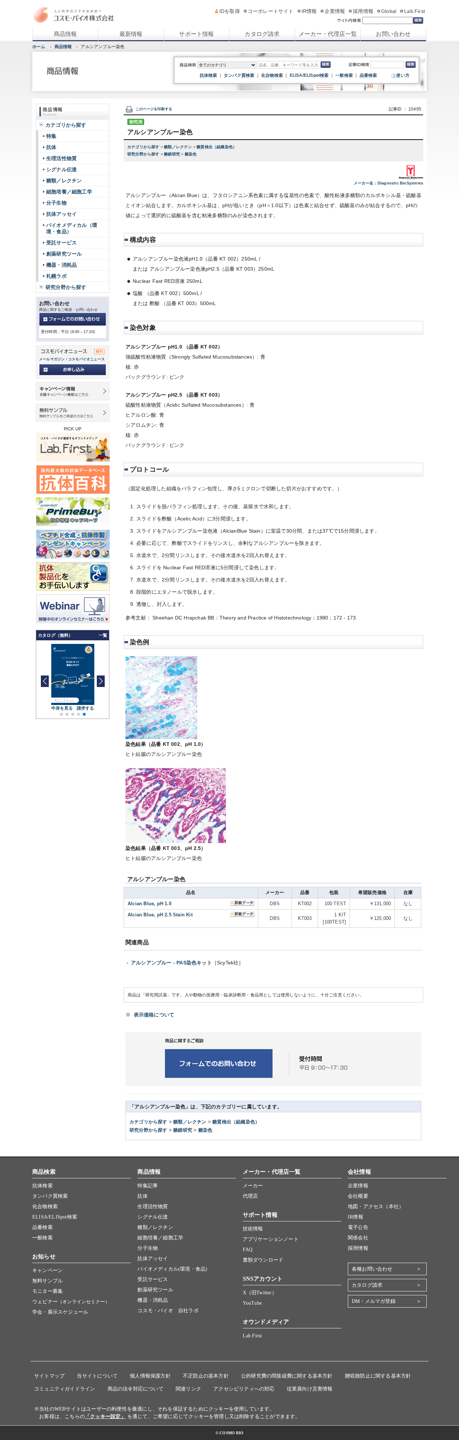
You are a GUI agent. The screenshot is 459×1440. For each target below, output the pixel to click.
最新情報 (131, 34)
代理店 (250, 1196)
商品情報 (65, 34)
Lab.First (414, 11)
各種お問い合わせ (372, 1269)
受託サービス (61, 243)
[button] (100, 681)
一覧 (103, 635)
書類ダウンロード (263, 1260)
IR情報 (309, 11)
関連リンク (188, 1389)
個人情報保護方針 (150, 1376)
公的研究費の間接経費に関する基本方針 (287, 1376)
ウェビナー (71, 1301)
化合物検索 (272, 75)
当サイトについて (97, 1376)
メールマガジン (52, 359)
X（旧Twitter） (260, 1292)
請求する (85, 708)
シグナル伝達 (61, 169)
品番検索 (368, 75)
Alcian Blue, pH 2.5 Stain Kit (160, 914)
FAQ (248, 1249)
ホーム (39, 46)
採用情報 (363, 11)
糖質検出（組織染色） (217, 147)
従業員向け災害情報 (310, 1389)
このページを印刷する (154, 109)
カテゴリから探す (144, 147)
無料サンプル (47, 1281)
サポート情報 (196, 34)
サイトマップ (49, 1376)
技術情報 (253, 1228)
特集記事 (147, 1185)
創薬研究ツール (64, 254)
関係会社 (358, 1237)
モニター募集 (47, 1291)
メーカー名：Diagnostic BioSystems (388, 183)
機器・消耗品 (61, 265)
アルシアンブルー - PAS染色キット (171, 963)
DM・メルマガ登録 (374, 1301)
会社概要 (358, 1196)
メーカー (253, 1185)
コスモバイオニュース (86, 359)
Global (388, 11)
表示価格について (154, 1015)
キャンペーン (47, 1270)
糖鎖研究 (172, 154)
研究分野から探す (144, 154)
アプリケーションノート (271, 1239)
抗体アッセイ (61, 214)
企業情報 (335, 11)
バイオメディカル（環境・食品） (71, 228)
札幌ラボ (56, 276)
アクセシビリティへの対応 (243, 1389)
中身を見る (62, 708)
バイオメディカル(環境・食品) (172, 1269)
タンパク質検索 (239, 75)
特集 (51, 136)
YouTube (252, 1303)
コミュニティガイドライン (64, 1389)
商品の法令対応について (136, 1389)
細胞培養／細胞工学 (69, 192)
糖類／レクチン (178, 147)
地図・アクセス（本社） (376, 1206)
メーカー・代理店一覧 (328, 34)
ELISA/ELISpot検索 (309, 75)
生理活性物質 (61, 158)
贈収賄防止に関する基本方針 (378, 1376)
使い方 (403, 75)
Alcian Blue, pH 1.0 (149, 903)
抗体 (51, 147)
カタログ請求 (262, 34)
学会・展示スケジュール (60, 1312)
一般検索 (344, 75)
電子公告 (358, 1227)
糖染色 (191, 154)
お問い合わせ (393, 34)
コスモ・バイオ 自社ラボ (167, 1310)
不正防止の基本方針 (206, 1376)
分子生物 (56, 203)
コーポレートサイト (271, 11)
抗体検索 (208, 75)
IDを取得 (229, 11)
